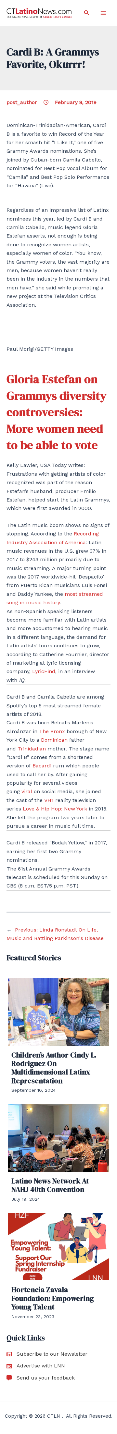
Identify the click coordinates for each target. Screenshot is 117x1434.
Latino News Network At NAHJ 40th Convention (50, 1185)
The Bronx (52, 731)
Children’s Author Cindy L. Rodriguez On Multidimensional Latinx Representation (54, 1068)
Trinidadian (32, 749)
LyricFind (43, 671)
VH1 (49, 800)
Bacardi (41, 766)
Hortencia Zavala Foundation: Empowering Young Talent (52, 1298)
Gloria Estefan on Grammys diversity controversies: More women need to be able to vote (56, 412)
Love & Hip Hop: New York (55, 809)
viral (26, 791)
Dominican (54, 740)
